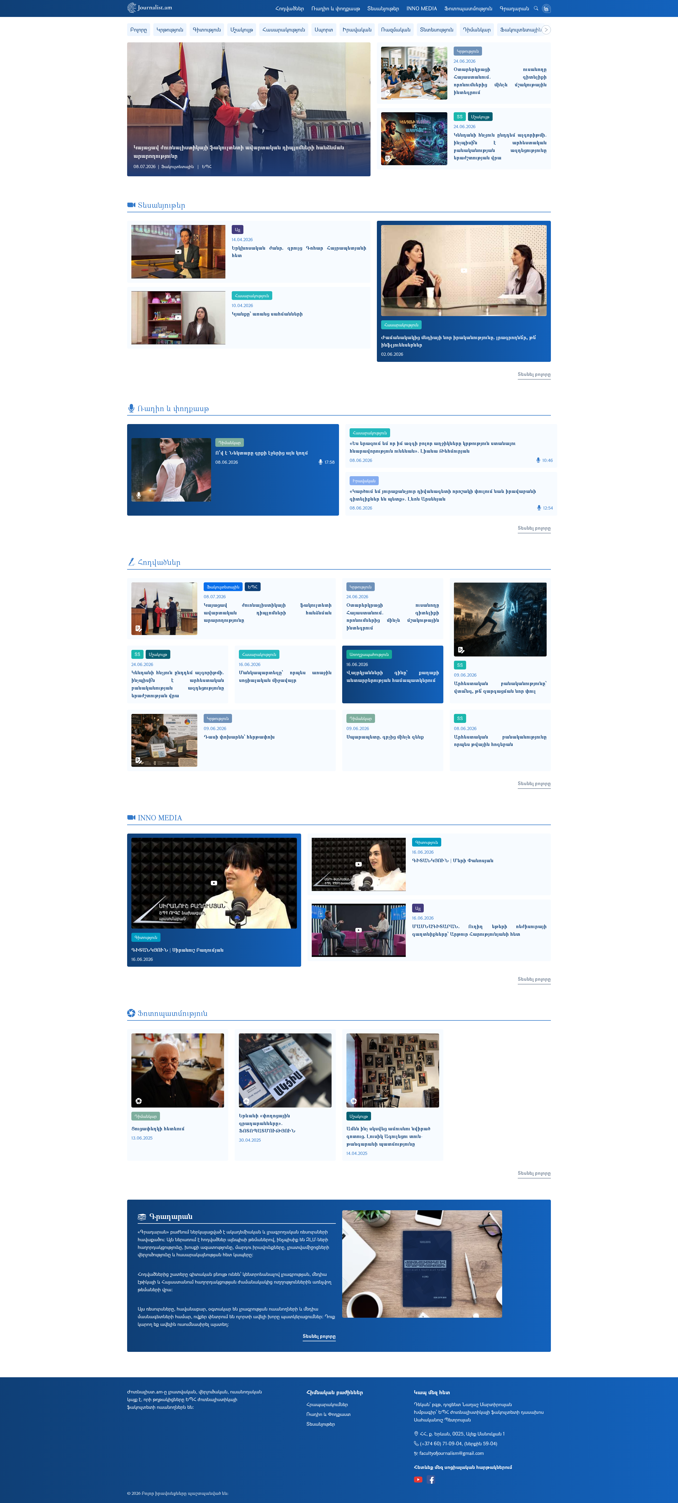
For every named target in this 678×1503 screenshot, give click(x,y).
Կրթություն (170, 29)
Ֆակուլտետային (521, 29)
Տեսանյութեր (383, 8)
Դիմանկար (477, 29)
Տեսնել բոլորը (534, 374)
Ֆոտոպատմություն (468, 8)
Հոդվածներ (289, 8)
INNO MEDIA (422, 8)
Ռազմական (396, 29)
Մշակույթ (241, 29)
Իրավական (357, 29)
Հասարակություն (283, 29)
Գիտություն (207, 29)
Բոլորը (138, 29)
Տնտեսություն (436, 29)
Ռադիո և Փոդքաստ (328, 1414)
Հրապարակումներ (327, 1404)
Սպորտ (324, 29)
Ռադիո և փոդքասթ (335, 8)
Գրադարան (514, 8)
